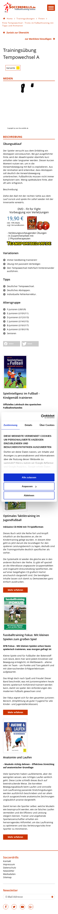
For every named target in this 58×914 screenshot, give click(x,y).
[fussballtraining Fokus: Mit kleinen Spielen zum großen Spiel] (15, 613)
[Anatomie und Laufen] (15, 736)
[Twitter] (14, 906)
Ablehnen (29, 495)
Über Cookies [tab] (47, 425)
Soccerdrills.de (19, 7)
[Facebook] (5, 906)
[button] (11, 343)
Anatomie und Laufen (17, 757)
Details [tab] (28, 425)
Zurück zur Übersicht (17, 32)
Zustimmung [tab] (10, 425)
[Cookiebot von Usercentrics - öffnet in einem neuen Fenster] (41, 417)
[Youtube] (22, 906)
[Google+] (30, 906)
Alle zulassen (29, 477)
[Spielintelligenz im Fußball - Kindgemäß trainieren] (15, 372)
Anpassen (27, 486)
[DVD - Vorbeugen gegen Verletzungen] (29, 244)
